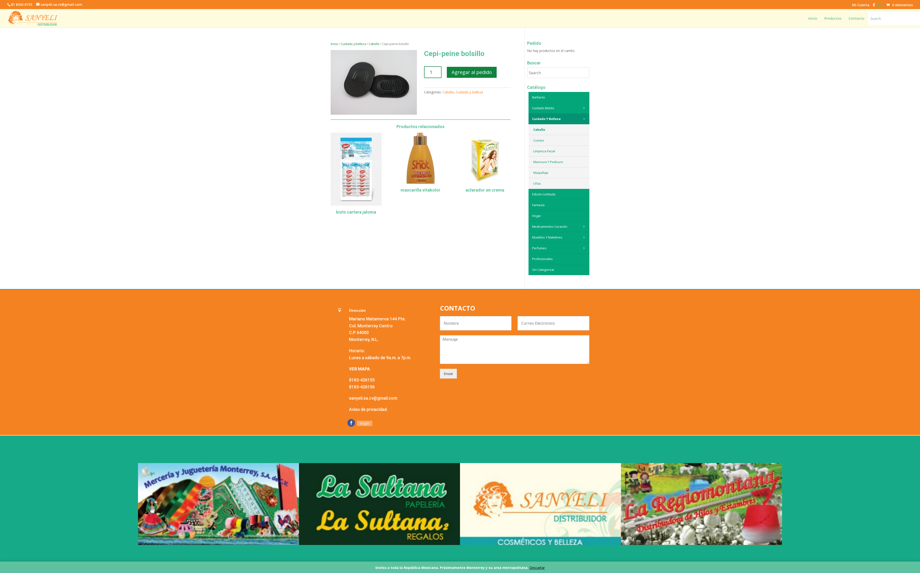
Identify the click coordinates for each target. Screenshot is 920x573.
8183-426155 (362, 379)
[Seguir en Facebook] (351, 423)
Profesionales (542, 259)
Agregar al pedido (472, 72)
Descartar (537, 567)
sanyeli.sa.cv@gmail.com (373, 398)
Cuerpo (538, 140)
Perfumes (539, 248)
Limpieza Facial (544, 151)
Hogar (536, 216)
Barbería (538, 97)
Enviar (448, 373)
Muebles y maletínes (547, 237)
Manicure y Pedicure (548, 162)
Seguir (364, 423)
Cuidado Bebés (543, 108)
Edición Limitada (543, 194)
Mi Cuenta (860, 5)
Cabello (374, 44)
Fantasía (538, 205)
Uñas (537, 183)
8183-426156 (362, 386)
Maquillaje (540, 172)
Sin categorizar (543, 269)
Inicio (334, 44)
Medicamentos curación (549, 226)
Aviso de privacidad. (368, 409)
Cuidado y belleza (353, 44)
